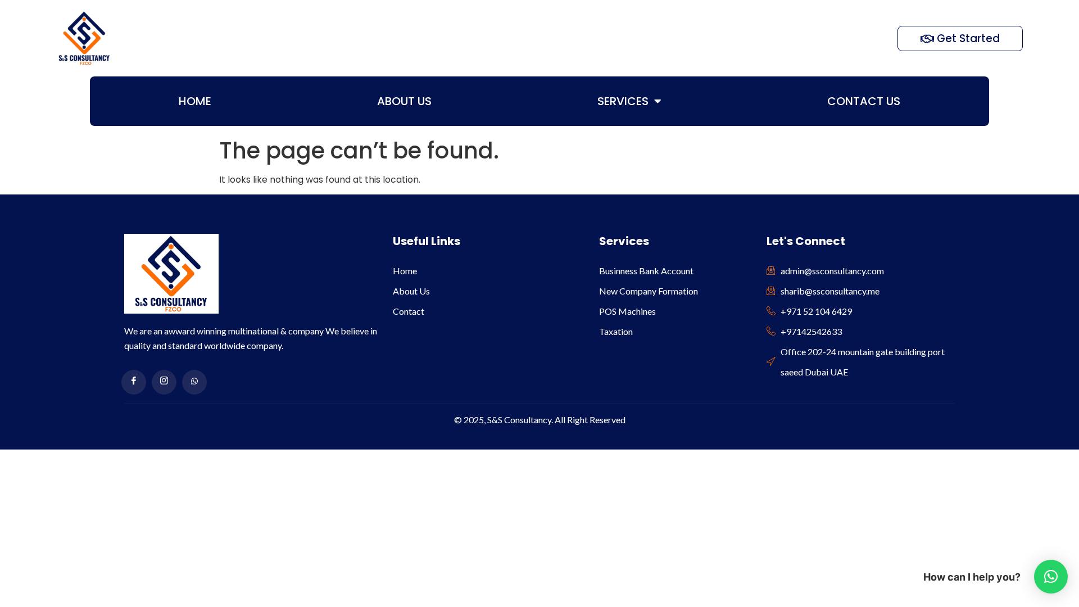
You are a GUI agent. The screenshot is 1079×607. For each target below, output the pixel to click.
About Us (404, 101)
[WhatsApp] (194, 382)
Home (195, 101)
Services (623, 101)
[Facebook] (133, 382)
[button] (1051, 577)
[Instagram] (164, 382)
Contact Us (863, 101)
